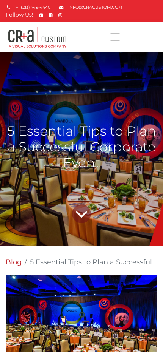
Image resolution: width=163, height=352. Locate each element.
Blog (14, 262)
